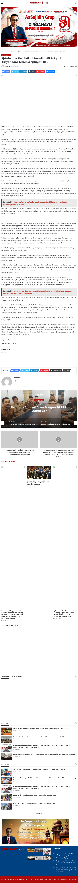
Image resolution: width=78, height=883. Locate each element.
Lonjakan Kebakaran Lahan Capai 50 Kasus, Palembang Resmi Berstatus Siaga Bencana (44, 754)
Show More (39, 813)
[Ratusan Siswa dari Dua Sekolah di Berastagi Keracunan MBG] (6, 797)
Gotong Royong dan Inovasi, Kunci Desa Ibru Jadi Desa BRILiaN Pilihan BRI (65, 863)
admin (6, 66)
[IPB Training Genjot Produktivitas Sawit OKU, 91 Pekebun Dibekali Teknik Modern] (6, 739)
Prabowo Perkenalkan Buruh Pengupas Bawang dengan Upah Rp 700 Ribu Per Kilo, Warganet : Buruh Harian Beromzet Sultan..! (41, 746)
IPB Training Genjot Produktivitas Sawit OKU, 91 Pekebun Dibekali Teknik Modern (41, 737)
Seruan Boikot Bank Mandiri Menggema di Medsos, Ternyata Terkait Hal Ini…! (39, 769)
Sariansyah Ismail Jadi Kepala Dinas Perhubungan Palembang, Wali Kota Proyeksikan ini (65, 870)
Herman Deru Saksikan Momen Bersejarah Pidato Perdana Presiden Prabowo (38, 483)
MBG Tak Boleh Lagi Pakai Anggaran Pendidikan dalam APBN (34, 804)
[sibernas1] (39, 2)
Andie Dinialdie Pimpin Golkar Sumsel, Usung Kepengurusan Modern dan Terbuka (41, 728)
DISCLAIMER (72, 879)
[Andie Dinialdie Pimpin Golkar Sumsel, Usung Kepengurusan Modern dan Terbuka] (6, 731)
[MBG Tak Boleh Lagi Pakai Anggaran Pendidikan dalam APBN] (6, 806)
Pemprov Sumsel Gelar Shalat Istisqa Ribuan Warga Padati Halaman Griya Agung (64, 856)
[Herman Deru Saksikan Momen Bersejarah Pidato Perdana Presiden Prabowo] (39, 472)
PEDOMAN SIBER (62, 879)
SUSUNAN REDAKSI (50, 879)
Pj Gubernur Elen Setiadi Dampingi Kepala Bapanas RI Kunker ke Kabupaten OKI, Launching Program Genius (63, 613)
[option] (39, 409)
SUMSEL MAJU (12, 51)
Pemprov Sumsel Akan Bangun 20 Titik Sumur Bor (39, 409)
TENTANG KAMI (38, 879)
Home (4, 51)
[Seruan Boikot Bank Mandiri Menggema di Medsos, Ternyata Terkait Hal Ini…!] (6, 772)
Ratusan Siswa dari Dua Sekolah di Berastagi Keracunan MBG (34, 795)
